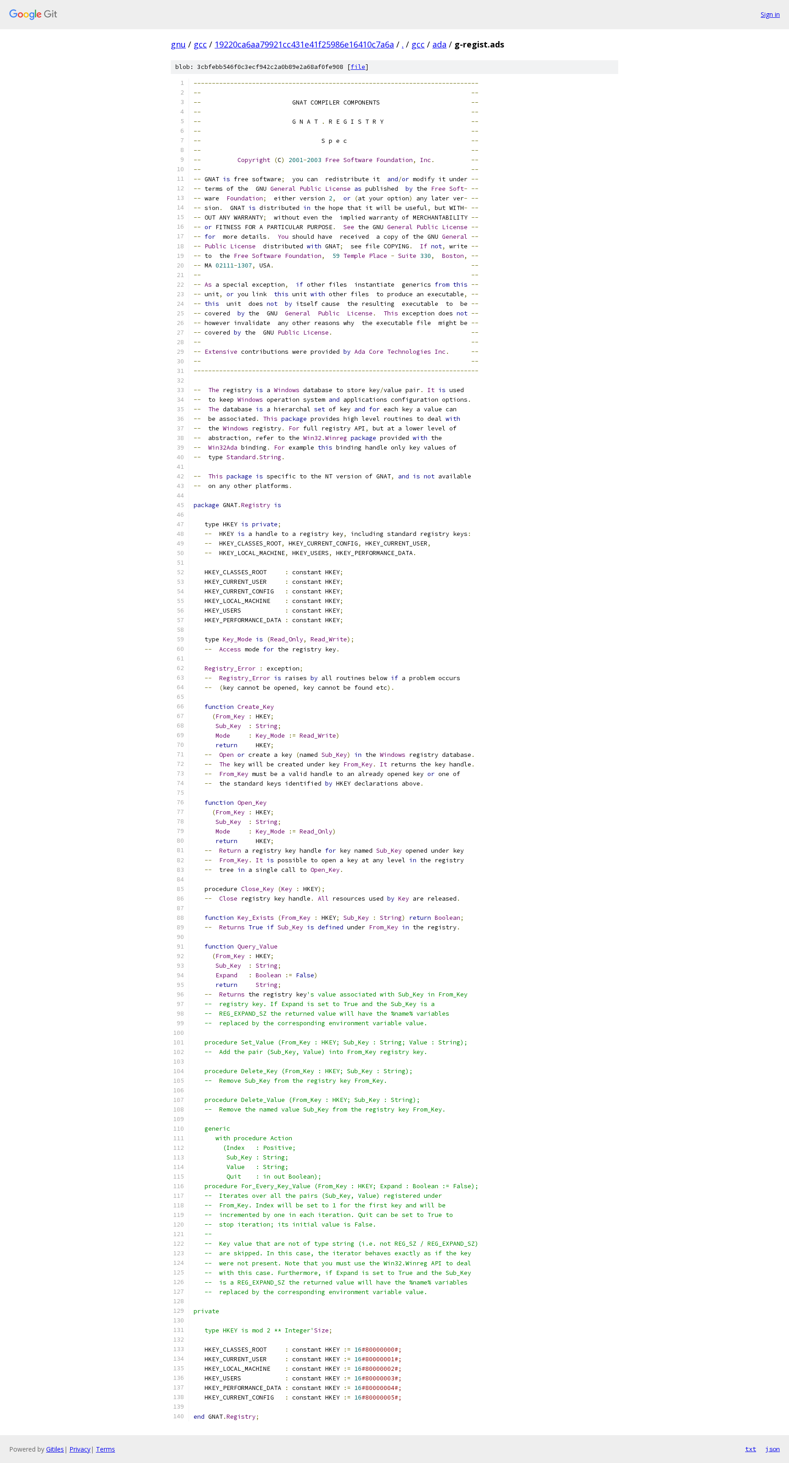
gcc (200, 44)
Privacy (79, 1449)
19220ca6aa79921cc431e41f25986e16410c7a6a (304, 44)
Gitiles (55, 1449)
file (358, 67)
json (772, 1449)
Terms (105, 1449)
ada (439, 44)
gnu (178, 44)
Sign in (770, 14)
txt (750, 1449)
